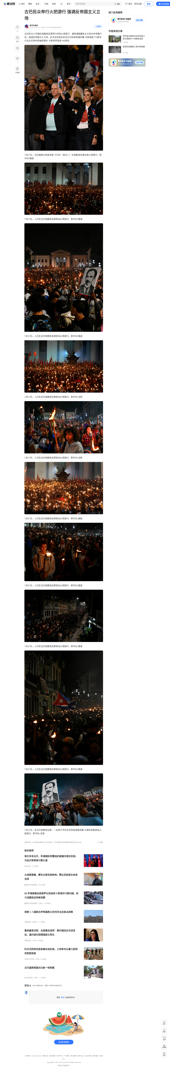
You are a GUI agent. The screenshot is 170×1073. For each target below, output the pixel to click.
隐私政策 (52, 1056)
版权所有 (67, 1066)
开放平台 (59, 1056)
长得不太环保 (29, 959)
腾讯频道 (95, 1056)
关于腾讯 (27, 1056)
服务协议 (45, 1056)
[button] (139, 20)
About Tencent (36, 1056)
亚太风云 (27, 866)
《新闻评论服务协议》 (56, 986)
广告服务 (66, 1056)
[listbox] (63, 913)
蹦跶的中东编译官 (30, 885)
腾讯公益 (80, 1056)
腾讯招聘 (73, 1056)
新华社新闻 (28, 977)
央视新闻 (27, 922)
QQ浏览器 (88, 1056)
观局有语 (27, 940)
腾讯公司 (61, 1066)
